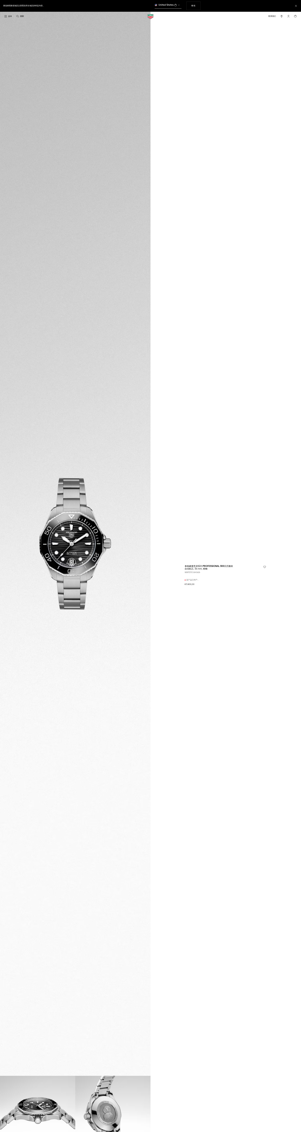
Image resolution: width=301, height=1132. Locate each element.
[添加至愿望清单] (264, 567)
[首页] (150, 16)
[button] (288, 16)
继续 (195, 6)
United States (166, 5)
